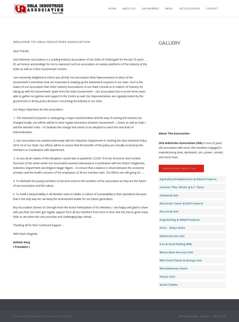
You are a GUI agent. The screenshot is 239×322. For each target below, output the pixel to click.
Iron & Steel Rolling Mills (176, 244)
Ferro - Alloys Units (172, 228)
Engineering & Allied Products (180, 219)
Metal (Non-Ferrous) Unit (176, 252)
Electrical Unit (169, 211)
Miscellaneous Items (173, 268)
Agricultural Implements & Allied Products (188, 179)
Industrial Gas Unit (172, 236)
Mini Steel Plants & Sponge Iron (181, 260)
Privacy (205, 316)
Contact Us (219, 316)
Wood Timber (169, 284)
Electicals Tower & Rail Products (181, 203)
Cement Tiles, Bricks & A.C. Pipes (182, 187)
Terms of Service (188, 316)
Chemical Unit (169, 195)
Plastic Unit (167, 276)
